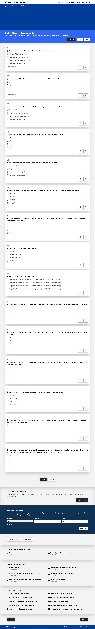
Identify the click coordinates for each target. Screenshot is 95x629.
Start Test (83, 528)
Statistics (11, 6)
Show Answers (82, 500)
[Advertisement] (47, 18)
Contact (68, 627)
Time (63, 518)
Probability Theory (22, 6)
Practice (71, 39)
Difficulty (9, 518)
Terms (88, 627)
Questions (37, 518)
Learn (79, 39)
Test (87, 39)
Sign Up (51, 479)
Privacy (82, 627)
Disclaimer (75, 627)
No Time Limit (13, 525)
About (63, 627)
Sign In (43, 479)
